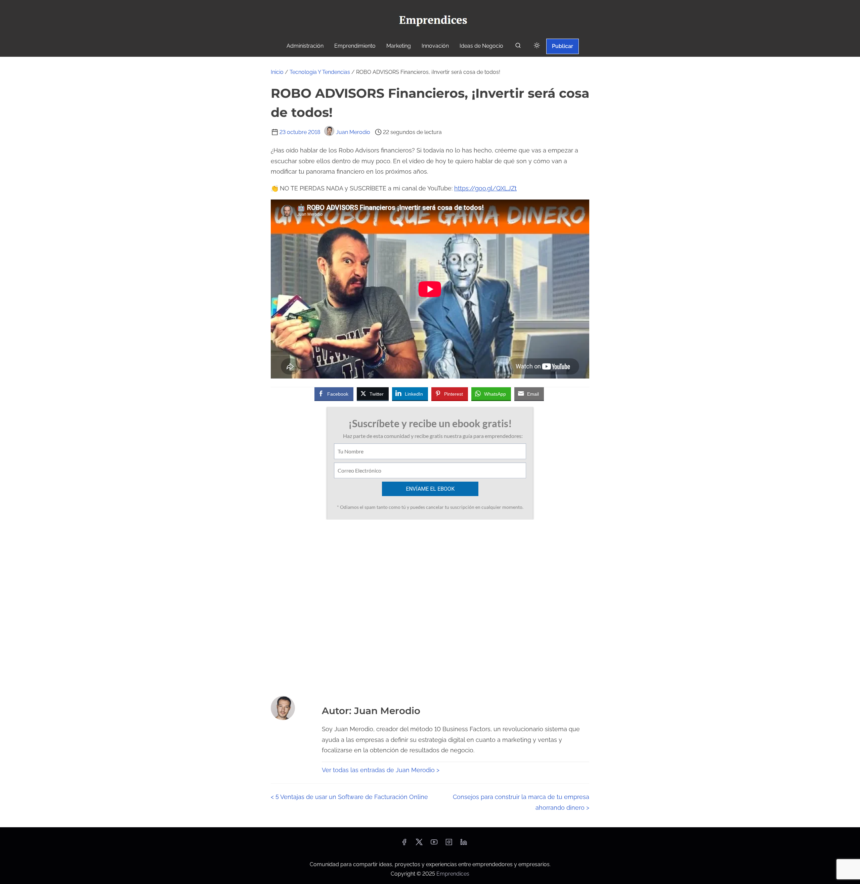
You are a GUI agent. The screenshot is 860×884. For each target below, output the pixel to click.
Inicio (277, 72)
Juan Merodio (353, 132)
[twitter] (419, 844)
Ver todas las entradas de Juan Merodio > (380, 770)
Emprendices (452, 874)
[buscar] (518, 46)
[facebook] (404, 844)
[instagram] (448, 844)
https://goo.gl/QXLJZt (485, 188)
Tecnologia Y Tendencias (320, 72)
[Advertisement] (430, 605)
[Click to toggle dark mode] (536, 45)
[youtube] (434, 844)
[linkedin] (463, 844)
